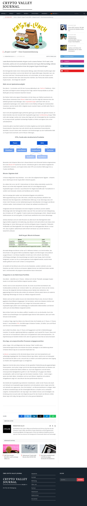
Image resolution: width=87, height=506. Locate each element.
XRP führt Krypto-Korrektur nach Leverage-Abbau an (11, 457)
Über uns (34, 484)
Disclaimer (34, 499)
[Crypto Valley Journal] (17, 6)
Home (15, 17)
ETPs (18, 323)
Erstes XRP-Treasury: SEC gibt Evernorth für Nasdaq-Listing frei (76, 29)
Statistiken (35, 13)
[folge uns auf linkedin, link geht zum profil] (72, 66)
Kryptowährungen (31, 101)
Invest (18, 13)
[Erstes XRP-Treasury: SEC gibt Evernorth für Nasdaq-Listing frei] (63, 27)
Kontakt (33, 477)
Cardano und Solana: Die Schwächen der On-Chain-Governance (75, 49)
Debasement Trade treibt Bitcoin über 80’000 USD (29, 456)
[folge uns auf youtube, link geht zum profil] (72, 71)
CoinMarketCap (43, 115)
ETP (14, 164)
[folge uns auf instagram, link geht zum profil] (72, 61)
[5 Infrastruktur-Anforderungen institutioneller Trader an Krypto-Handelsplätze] (63, 36)
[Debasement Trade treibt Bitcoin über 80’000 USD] (29, 448)
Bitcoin (23, 99)
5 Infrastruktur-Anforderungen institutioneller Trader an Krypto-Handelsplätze (75, 39)
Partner (33, 488)
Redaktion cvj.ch (9, 56)
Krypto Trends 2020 (26, 17)
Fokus (11, 13)
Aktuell (3, 13)
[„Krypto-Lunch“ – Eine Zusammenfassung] (29, 35)
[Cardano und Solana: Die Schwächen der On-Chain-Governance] (63, 47)
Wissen (26, 13)
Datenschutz (35, 495)
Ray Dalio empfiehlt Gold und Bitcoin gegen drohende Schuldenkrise (47, 457)
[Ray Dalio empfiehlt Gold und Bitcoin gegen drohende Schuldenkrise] (48, 448)
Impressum (34, 491)
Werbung (34, 481)
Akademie (44, 13)
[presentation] (84, 13)
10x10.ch (42, 88)
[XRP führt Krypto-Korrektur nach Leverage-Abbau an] (11, 448)
